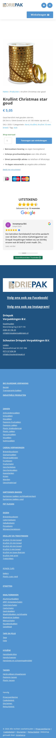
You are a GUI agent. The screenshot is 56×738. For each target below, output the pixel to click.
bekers (6, 573)
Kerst (27, 124)
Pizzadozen (8, 526)
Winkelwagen (38, 14)
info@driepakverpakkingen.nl (16, 333)
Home (5, 91)
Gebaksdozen (9, 523)
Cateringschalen (10, 605)
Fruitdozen (7, 461)
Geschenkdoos (9, 467)
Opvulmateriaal (9, 482)
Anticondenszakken (11, 413)
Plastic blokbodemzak (12, 428)
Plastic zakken (9, 431)
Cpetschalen (8, 608)
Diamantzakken (9, 454)
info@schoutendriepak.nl (14, 354)
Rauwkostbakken (10, 623)
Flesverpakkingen (10, 457)
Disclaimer (8, 703)
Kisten (5, 476)
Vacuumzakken (9, 434)
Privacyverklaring (10, 697)
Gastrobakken (9, 611)
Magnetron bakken (11, 617)
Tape (5, 637)
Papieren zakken (10, 425)
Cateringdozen (9, 520)
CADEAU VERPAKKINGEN (13, 447)
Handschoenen (9, 657)
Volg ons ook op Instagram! (28, 306)
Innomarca (20, 735)
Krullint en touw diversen (14, 552)
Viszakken (7, 437)
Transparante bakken (12, 390)
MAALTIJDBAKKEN (10, 595)
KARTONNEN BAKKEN (12, 492)
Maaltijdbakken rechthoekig (15, 614)
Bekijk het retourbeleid (11, 169)
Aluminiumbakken (11, 599)
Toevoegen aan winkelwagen (34, 140)
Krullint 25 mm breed (12, 543)
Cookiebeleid (9, 700)
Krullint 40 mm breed (12, 546)
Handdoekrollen (10, 654)
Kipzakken (7, 419)
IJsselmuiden (8, 323)
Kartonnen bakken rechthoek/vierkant (19, 496)
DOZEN (6, 512)
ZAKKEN (6, 408)
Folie (5, 640)
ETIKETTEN (7, 586)
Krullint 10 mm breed (12, 540)
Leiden (6, 345)
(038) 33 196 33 (9, 330)
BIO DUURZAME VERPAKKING (15, 383)
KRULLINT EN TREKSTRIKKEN (15, 536)
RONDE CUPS (8, 568)
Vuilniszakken (9, 440)
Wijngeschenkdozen (11, 529)
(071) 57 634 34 (9, 351)
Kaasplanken (8, 473)
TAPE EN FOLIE (9, 633)
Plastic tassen (9, 680)
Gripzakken (8, 416)
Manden (6, 479)
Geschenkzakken (10, 470)
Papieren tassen (10, 677)
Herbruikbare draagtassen (14, 674)
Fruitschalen (8, 464)
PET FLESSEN (8, 504)
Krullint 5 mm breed (12, 549)
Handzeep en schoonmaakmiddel (17, 660)
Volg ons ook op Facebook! (27, 297)
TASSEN (6, 670)
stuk (15, 127)
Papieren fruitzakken (12, 422)
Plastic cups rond (10, 576)
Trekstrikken (8, 558)
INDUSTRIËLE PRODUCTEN (14, 395)
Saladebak (7, 626)
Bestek (6, 387)
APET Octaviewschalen (12, 602)
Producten (14, 91)
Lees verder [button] (10, 246)
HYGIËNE (7, 650)
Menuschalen (9, 620)
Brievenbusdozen (10, 451)
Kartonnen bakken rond (13, 499)
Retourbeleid (9, 706)
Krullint (33, 124)
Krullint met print (10, 555)
